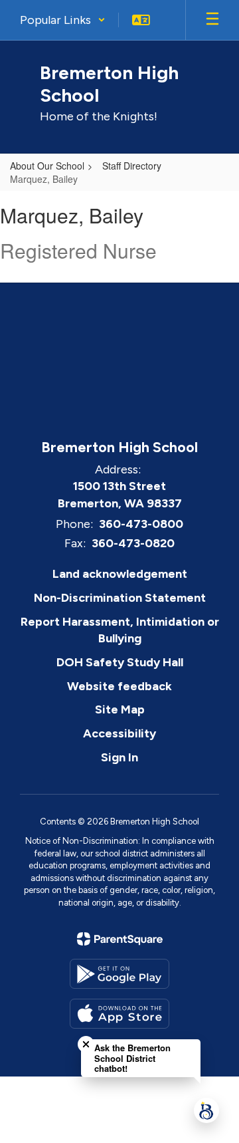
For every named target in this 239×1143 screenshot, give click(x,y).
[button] (63, 20)
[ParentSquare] (120, 939)
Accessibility (119, 733)
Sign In (119, 757)
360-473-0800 (141, 524)
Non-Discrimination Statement (120, 597)
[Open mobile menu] (212, 20)
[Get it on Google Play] (119, 974)
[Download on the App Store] (119, 1014)
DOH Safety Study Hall (119, 662)
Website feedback (119, 686)
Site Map (120, 709)
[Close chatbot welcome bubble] (86, 1044)
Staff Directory (131, 165)
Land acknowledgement (119, 574)
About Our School (47, 165)
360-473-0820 (133, 543)
